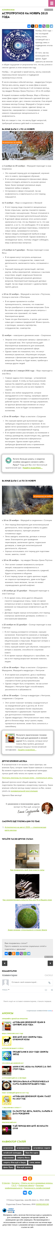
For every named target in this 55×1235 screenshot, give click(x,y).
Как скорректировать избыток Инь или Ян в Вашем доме (27, 900)
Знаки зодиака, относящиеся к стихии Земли (27, 930)
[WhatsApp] (47, 26)
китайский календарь (12, 1153)
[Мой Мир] (40, 26)
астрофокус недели (41, 1148)
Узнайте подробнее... (33, 468)
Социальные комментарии (40, 1010)
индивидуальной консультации (24, 791)
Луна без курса (31, 1153)
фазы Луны (8, 1167)
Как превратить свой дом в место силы (27, 870)
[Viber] (44, 26)
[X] (32, 26)
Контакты (15, 1183)
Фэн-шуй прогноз (24, 1167)
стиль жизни (35, 1162)
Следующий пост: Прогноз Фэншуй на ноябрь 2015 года (50, 963)
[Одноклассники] (36, 26)
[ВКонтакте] (29, 26)
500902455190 (42, 1204)
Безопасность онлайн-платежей (37, 1188)
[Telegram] (51, 26)
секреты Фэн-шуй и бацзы (14, 1162)
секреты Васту (23, 1158)
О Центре (6, 1183)
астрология (8, 1148)
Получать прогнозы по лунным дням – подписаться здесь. (27, 778)
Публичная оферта (26, 1185)
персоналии (8, 1158)
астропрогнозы (8, 9)
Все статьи (48, 10)
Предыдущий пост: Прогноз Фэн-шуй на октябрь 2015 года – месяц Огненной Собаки (4, 963)
